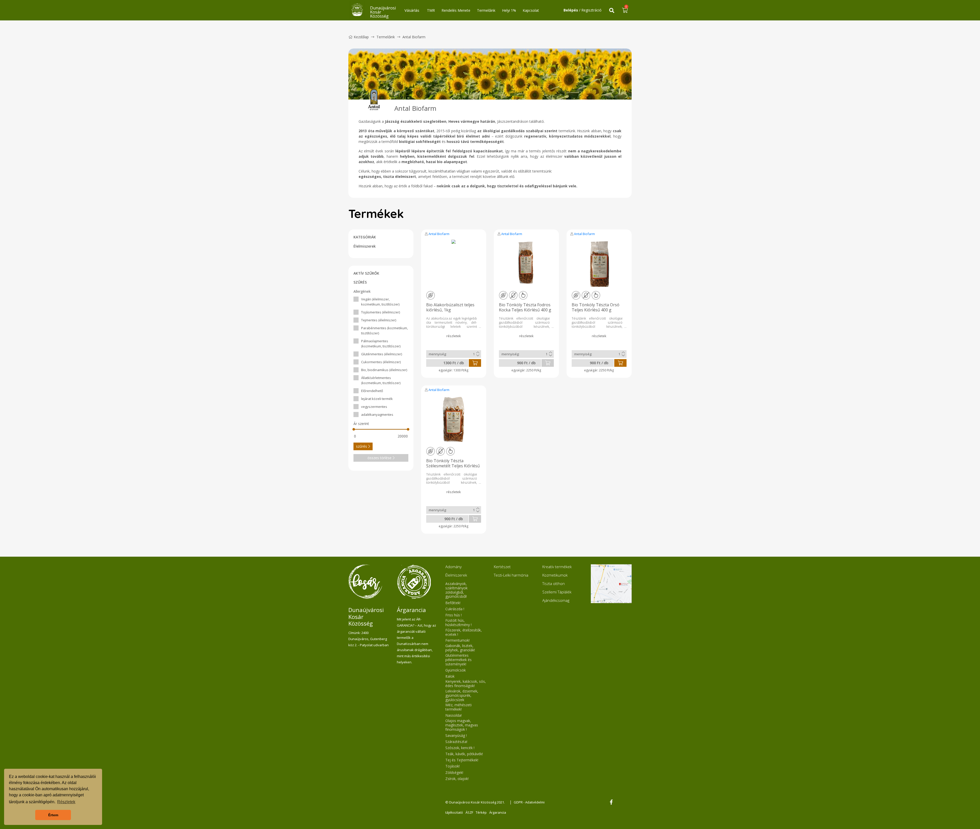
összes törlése (379, 457)
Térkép (481, 812)
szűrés (361, 446)
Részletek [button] (66, 802)
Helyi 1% (509, 10)
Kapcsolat (531, 10)
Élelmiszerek (364, 246)
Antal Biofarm (438, 233)
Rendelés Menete (456, 10)
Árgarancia (497, 812)
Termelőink (486, 10)
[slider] (353, 429)
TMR (431, 10)
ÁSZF (469, 812)
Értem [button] (53, 815)
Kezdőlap (361, 36)
